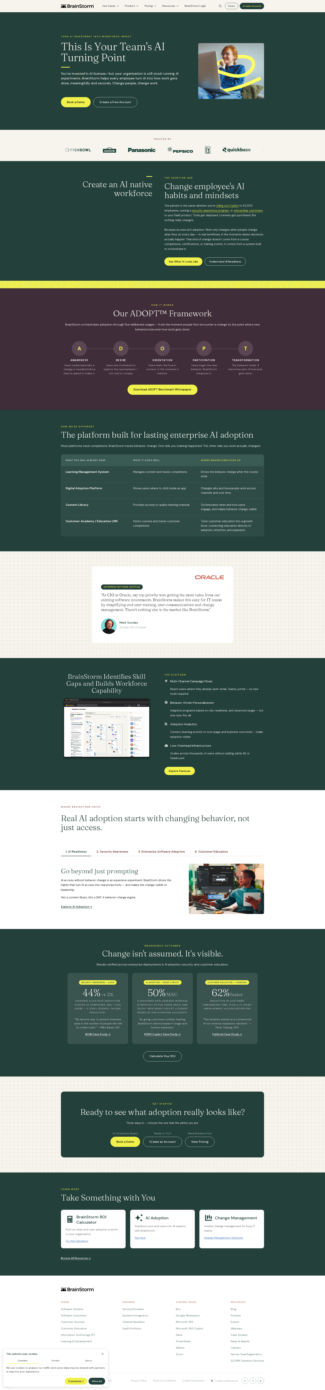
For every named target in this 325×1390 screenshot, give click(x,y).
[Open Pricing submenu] (155, 6)
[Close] (102, 1354)
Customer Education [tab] (211, 852)
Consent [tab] (22, 1360)
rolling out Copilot (227, 206)
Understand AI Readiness (225, 261)
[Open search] (220, 6)
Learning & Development (76, 1341)
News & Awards (240, 1341)
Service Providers (133, 1309)
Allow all (97, 1381)
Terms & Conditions (164, 1380)
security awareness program (210, 210)
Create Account (252, 6)
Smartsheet (183, 1341)
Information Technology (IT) (78, 1335)
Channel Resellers (133, 1322)
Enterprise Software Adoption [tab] (161, 852)
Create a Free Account (115, 102)
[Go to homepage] (77, 6)
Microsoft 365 (184, 1322)
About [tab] (88, 1360)
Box (178, 1309)
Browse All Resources (74, 1258)
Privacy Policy (139, 1380)
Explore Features (179, 771)
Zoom (179, 1354)
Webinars (236, 1328)
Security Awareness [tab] (112, 852)
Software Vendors (72, 1309)
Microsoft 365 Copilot (189, 1328)
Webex (180, 1347)
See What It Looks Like (183, 261)
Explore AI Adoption (75, 907)
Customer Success (73, 1322)
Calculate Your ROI (162, 1056)
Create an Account (162, 1142)
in (245, 1380)
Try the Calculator (77, 1241)
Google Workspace (188, 1315)
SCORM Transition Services (247, 1360)
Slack (179, 1335)
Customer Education (74, 1328)
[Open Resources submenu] (177, 6)
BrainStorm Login (195, 6)
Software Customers (74, 1315)
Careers (236, 1347)
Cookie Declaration (192, 1380)
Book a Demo (76, 102)
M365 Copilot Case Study (161, 1034)
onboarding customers (248, 210)
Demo (231, 6)
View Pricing (199, 1142)
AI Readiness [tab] (76, 852)
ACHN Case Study (96, 1034)
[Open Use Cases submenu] (117, 6)
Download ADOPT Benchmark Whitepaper (162, 389)
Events (235, 1322)
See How (140, 1237)
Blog (233, 1309)
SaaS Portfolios (131, 1328)
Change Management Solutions (223, 1237)
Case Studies (239, 1335)
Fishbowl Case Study (225, 1034)
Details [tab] (56, 1360)
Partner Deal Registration (246, 1354)
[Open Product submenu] (137, 6)
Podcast (236, 1315)
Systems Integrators (135, 1315)
